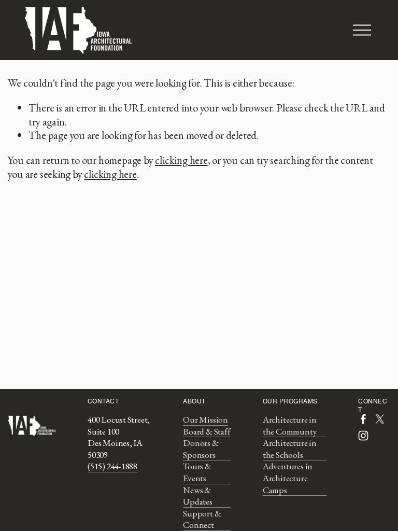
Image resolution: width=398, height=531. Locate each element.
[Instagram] (363, 435)
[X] (380, 419)
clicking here (181, 160)
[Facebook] (363, 419)
